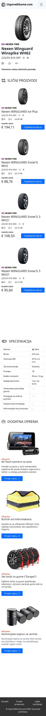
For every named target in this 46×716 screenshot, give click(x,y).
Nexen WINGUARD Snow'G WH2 (19, 164)
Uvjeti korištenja (37, 703)
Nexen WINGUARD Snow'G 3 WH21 (20, 218)
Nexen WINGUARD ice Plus (19, 111)
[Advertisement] (23, 316)
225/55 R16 (8, 58)
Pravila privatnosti (19, 703)
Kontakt (4, 701)
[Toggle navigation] (41, 4)
